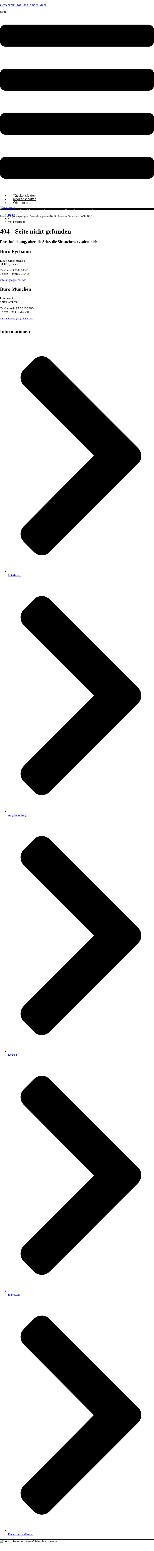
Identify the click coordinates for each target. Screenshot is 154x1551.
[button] (77, 100)
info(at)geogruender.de (13, 280)
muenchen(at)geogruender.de (16, 318)
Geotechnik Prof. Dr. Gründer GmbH (24, 5)
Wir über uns (22, 202)
